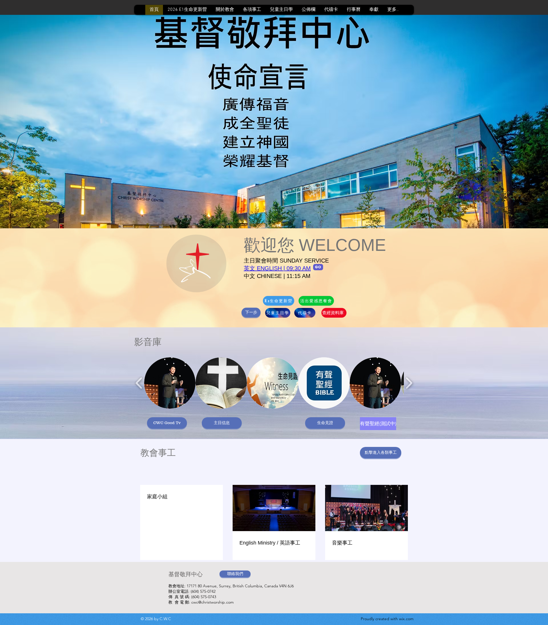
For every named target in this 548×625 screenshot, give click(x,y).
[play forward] (408, 383)
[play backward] (139, 383)
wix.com (406, 618)
